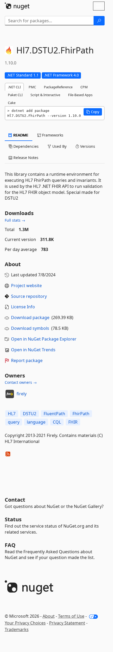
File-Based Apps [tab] (80, 94)
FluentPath (54, 414)
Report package (27, 360)
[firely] (9, 394)
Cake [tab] (12, 102)
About (49, 616)
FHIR (73, 422)
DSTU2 (29, 414)
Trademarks (17, 629)
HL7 (12, 414)
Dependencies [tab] (25, 146)
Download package (30, 317)
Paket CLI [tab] (15, 94)
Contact (15, 499)
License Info (23, 307)
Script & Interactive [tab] (45, 94)
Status (13, 519)
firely (22, 394)
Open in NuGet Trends (33, 350)
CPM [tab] (84, 87)
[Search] (99, 20)
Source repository (29, 296)
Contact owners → (21, 382)
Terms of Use (71, 616)
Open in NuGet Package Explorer (43, 339)
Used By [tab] (58, 146)
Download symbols (30, 328)
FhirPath (81, 414)
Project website (26, 285)
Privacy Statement (67, 623)
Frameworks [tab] (52, 135)
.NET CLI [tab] (14, 87)
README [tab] (20, 135)
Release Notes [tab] (25, 157)
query (13, 422)
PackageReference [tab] (58, 87)
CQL (57, 422)
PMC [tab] (32, 87)
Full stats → (15, 220)
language (36, 422)
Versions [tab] (87, 146)
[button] (93, 112)
